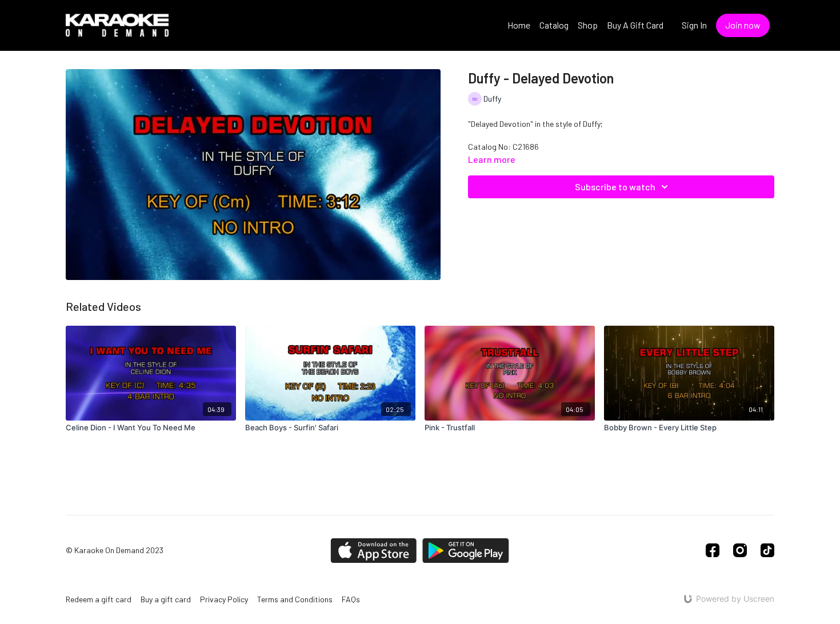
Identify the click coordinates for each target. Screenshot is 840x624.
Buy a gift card (166, 599)
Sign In (694, 24)
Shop (588, 24)
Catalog (554, 24)
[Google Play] (466, 550)
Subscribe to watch (615, 186)
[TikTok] (767, 550)
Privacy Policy (224, 599)
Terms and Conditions (295, 599)
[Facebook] (712, 550)
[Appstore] (373, 550)
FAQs (351, 599)
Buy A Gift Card (635, 24)
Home (518, 24)
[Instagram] (740, 550)
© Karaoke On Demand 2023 (114, 550)
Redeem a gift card (98, 599)
